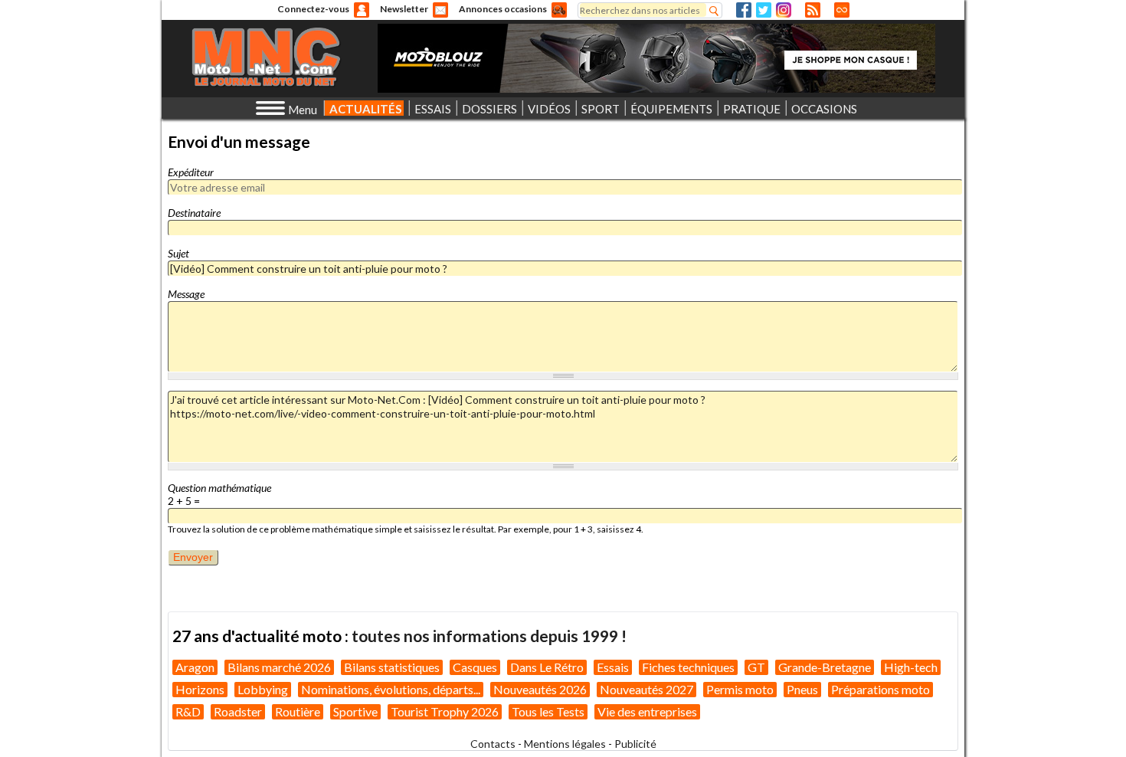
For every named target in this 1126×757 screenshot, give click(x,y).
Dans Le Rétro (547, 667)
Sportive (355, 711)
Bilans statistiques (392, 667)
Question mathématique (219, 487)
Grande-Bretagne (824, 667)
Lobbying (262, 689)
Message (186, 293)
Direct (841, 10)
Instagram (783, 10)
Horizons (199, 689)
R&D (188, 711)
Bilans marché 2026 (279, 667)
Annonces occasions (503, 9)
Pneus (802, 689)
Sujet (178, 253)
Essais (613, 667)
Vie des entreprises (647, 711)
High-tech (911, 667)
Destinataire (194, 212)
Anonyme (361, 10)
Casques (475, 667)
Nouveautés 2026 (540, 689)
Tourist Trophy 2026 (445, 711)
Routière (297, 711)
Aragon (194, 667)
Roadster (238, 711)
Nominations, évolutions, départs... (390, 689)
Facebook (743, 10)
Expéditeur (191, 172)
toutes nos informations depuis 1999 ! (489, 635)
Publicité (635, 743)
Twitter (763, 10)
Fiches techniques (688, 667)
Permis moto (740, 689)
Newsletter (404, 9)
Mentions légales (565, 743)
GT (756, 667)
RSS (812, 10)
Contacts (493, 743)
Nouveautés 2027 (646, 689)
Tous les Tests (548, 711)
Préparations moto (880, 689)
